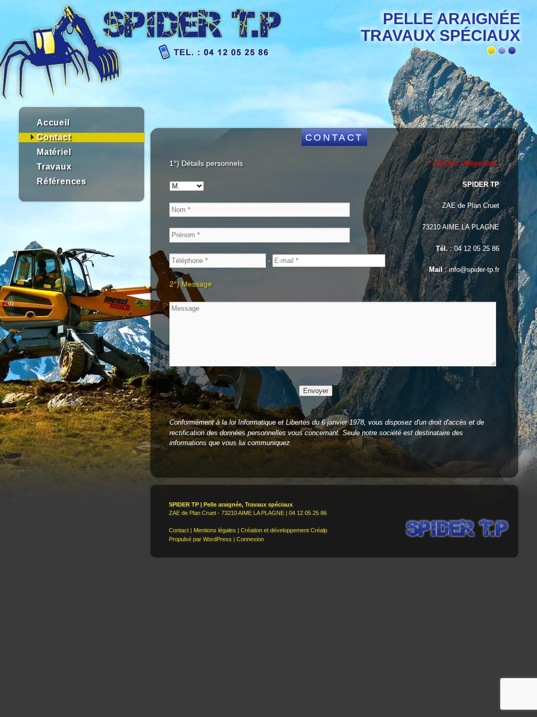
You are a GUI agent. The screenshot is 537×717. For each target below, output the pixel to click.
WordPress (217, 539)
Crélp (318, 530)
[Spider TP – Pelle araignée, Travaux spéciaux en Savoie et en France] (193, 39)
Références (62, 181)
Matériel (54, 151)
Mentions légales (215, 530)
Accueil (53, 122)
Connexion (250, 539)
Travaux (54, 166)
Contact (54, 137)
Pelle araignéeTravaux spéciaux (440, 27)
